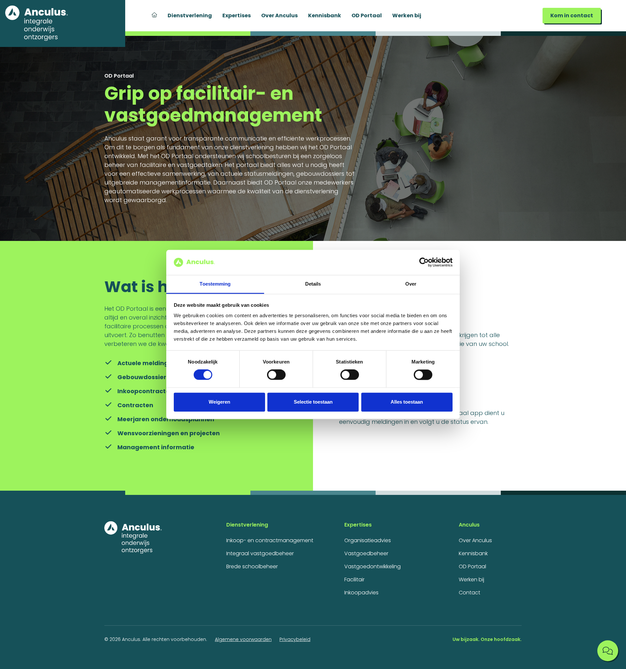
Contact (469, 592)
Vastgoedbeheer (366, 553)
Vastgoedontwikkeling (372, 566)
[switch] (276, 375)
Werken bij (406, 15)
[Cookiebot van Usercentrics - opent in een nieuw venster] (424, 262)
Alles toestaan (407, 402)
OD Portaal (366, 15)
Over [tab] (410, 284)
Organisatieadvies (367, 540)
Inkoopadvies (361, 592)
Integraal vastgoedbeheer (260, 553)
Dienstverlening (190, 15)
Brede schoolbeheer (252, 566)
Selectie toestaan (313, 402)
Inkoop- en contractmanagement (269, 540)
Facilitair (354, 579)
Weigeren (219, 402)
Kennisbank (324, 15)
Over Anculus (279, 15)
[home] (62, 23)
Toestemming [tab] (215, 284)
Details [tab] (313, 284)
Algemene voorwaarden (243, 639)
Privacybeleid (294, 639)
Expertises (236, 15)
